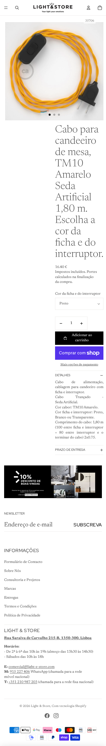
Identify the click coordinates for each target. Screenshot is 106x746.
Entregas (11, 598)
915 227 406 (20, 672)
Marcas (10, 589)
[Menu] (6, 8)
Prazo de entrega (70, 450)
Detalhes (62, 375)
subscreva (88, 525)
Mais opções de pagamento (79, 364)
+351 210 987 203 (22, 682)
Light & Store (40, 706)
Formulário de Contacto (23, 562)
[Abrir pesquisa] (17, 7)
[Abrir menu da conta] (88, 7)
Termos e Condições (20, 606)
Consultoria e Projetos (22, 580)
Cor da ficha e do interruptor (78, 294)
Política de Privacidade (22, 615)
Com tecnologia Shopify (69, 706)
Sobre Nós (12, 571)
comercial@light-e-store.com (31, 667)
